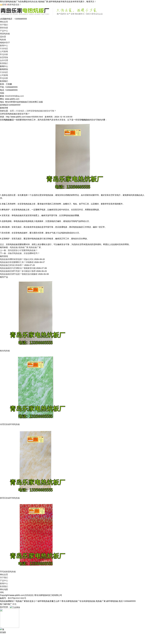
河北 (14, 604)
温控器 (3, 36)
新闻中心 (4, 45)
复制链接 (29, 595)
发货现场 (4, 57)
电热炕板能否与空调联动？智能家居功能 (18, 268)
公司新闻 (4, 51)
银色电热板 (5, 350)
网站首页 (4, 21)
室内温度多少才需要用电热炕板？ (23, 250)
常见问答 (4, 54)
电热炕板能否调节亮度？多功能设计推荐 (18, 271)
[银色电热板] (35, 313)
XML (2, 592)
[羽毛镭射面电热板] (35, 534)
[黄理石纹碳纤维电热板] (35, 460)
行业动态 (4, 48)
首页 (12, 110)
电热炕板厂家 (35, 247)
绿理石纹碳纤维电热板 (10, 424)
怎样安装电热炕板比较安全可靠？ (41, 110)
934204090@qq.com (14, 95)
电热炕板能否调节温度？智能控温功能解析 (19, 274)
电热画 (3, 39)
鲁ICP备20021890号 (17, 598)
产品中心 (4, 30)
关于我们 (4, 24)
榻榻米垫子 (5, 42)
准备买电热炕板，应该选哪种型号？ (24, 253)
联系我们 (4, 63)
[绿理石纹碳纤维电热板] (35, 387)
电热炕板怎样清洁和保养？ (12, 265)
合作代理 (4, 60)
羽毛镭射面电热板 (8, 571)
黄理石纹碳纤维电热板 (10, 497)
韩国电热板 (5, 33)
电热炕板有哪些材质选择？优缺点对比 (17, 259)
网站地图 (4, 589)
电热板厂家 (23, 247)
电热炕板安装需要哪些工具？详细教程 (17, 262)
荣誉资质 (4, 27)
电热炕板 (34, 1)
